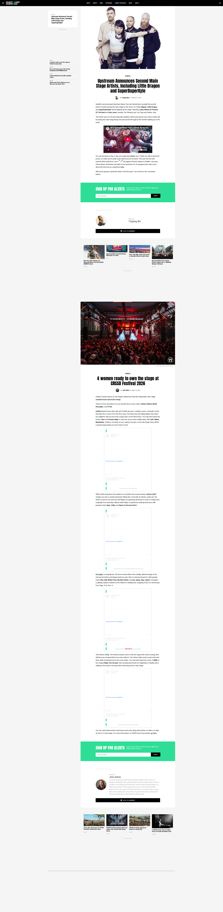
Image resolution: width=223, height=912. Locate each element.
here (122, 167)
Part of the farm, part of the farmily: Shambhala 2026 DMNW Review (60, 65)
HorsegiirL (99, 574)
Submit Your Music (120, 3)
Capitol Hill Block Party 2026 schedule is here (60, 72)
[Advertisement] (63, 38)
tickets (132, 156)
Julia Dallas (125, 390)
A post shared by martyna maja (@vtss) (128, 724)
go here (154, 733)
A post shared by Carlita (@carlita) (128, 488)
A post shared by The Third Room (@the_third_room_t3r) (128, 568)
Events (95, 3)
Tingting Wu (125, 98)
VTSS (107, 655)
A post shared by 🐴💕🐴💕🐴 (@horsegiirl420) (128, 648)
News (101, 3)
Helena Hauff (151, 494)
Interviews (109, 3)
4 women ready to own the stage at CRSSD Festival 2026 (60, 58)
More (130, 3)
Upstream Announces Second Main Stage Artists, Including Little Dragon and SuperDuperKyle (61, 15)
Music (88, 3)
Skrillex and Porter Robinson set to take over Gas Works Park (60, 79)
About (137, 3)
